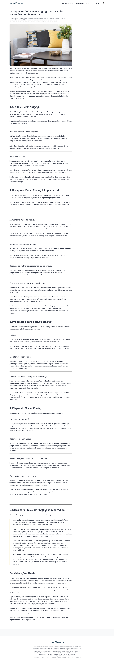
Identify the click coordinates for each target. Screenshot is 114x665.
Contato (54, 657)
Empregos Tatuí (62, 657)
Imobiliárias (37, 657)
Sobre (48, 657)
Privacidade (70, 657)
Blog (43, 657)
